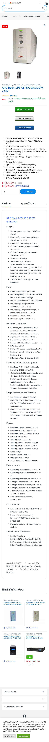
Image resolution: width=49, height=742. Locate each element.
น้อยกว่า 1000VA (36, 85)
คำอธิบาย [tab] (6, 203)
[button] (45, 25)
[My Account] (40, 3)
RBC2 (32, 340)
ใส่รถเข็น (30, 191)
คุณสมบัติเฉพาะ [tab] (28, 203)
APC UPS (5, 85)
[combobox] (21, 8)
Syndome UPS (31, 600)
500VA (31, 569)
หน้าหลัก (5, 16)
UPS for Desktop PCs (32, 16)
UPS (15, 16)
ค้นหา (43, 8)
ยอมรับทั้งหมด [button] (23, 736)
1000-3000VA (8, 600)
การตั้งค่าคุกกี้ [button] (9, 736)
